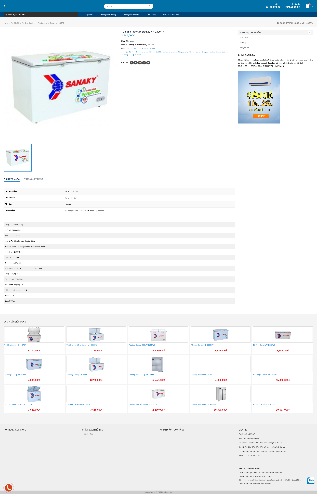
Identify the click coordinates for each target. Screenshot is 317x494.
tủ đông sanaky (182, 52)
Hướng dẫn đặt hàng (108, 15)
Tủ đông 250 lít (155, 52)
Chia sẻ (124, 63)
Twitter (136, 62)
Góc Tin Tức (88, 434)
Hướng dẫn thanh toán (132, 15)
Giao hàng (152, 15)
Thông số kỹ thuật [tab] (33, 179)
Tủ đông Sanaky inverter (131, 55)
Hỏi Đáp (243, 43)
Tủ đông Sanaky (148, 48)
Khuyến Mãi (244, 48)
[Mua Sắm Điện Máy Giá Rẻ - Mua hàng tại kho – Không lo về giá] (15, 6)
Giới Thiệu (244, 38)
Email (148, 62)
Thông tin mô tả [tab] (12, 179)
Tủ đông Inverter (168, 52)
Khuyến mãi (89, 15)
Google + (144, 62)
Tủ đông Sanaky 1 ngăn (198, 52)
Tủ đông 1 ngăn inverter (138, 52)
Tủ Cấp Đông (135, 48)
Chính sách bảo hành (171, 15)
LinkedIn (140, 62)
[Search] (150, 6)
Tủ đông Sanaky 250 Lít (218, 52)
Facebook (132, 62)
